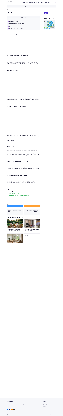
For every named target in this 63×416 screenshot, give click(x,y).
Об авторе (45, 403)
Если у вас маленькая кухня (13, 193)
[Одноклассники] (12, 409)
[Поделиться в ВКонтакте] (15, 206)
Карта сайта (45, 404)
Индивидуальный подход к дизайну (16, 28)
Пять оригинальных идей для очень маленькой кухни (18, 195)
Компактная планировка (14, 21)
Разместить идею (46, 406)
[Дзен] (14, 409)
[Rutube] (9, 409)
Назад (54, 6)
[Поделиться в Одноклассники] (32, 206)
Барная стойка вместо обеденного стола (16, 23)
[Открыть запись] (15, 225)
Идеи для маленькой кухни (13, 197)
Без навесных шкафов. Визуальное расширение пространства (21, 24)
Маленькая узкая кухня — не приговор (16, 19)
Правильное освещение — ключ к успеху (17, 26)
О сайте (44, 401)
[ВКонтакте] (7, 409)
